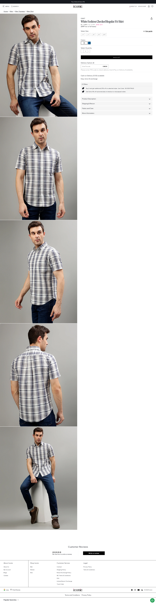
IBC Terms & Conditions (64, 575)
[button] (6, 6)
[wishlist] (152, 6)
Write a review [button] (94, 553)
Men (11, 11)
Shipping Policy (61, 569)
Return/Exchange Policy (64, 572)
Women (32, 569)
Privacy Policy (87, 567)
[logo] (78, 6)
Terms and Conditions (72, 595)
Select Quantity (86, 48)
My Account (7, 569)
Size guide (148, 31)
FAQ (58, 578)
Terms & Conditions (89, 569)
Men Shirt (30, 11)
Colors (83, 40)
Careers (6, 575)
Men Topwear (20, 11)
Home (6, 11)
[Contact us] (152, 600)
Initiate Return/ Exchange (64, 581)
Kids (31, 572)
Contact (59, 567)
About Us (6, 567)
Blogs (5, 572)
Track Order (60, 584)
